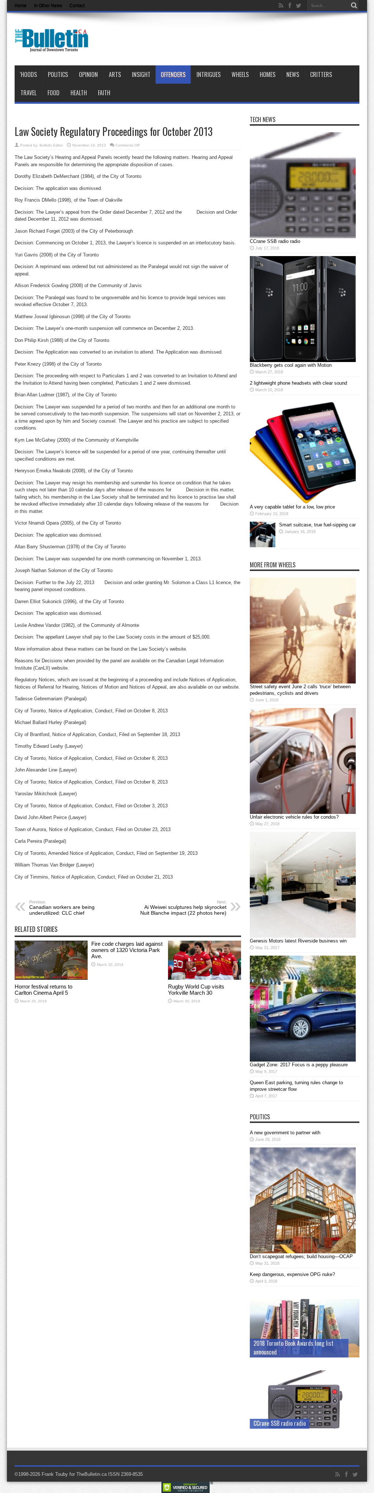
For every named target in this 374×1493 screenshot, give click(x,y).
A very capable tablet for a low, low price (292, 507)
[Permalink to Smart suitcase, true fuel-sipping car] (262, 545)
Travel (28, 92)
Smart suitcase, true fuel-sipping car (317, 524)
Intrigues (208, 74)
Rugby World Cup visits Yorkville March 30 (196, 989)
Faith (104, 92)
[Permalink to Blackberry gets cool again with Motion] (303, 360)
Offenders (173, 74)
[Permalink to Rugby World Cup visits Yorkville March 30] (204, 978)
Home (21, 5)
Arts (115, 74)
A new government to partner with (285, 1132)
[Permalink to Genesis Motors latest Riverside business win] (303, 936)
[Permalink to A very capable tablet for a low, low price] (303, 502)
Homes (267, 74)
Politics (58, 74)
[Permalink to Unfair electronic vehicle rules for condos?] (303, 812)
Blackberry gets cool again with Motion (291, 365)
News (292, 74)
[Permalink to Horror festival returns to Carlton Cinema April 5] (51, 978)
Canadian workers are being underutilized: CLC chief (62, 908)
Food (53, 92)
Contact (77, 5)
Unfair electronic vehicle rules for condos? (294, 817)
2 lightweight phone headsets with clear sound (298, 383)
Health (78, 92)
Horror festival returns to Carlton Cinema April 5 (43, 989)
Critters (321, 74)
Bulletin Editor (51, 145)
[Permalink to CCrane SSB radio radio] (303, 236)
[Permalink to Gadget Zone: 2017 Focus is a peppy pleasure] (303, 1060)
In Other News (48, 5)
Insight (141, 74)
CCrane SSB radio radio (275, 241)
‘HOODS (28, 74)
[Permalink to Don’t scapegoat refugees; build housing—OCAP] (303, 1251)
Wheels (240, 74)
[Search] (353, 5)
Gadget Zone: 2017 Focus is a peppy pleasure (299, 1064)
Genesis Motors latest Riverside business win (298, 941)
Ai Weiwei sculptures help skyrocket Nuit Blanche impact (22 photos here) (183, 908)
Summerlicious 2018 (276, 1352)
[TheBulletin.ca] (54, 47)
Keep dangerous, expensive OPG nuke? (292, 1274)
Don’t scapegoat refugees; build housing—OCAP (301, 1256)
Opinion (88, 74)
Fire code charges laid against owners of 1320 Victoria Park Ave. (127, 950)
